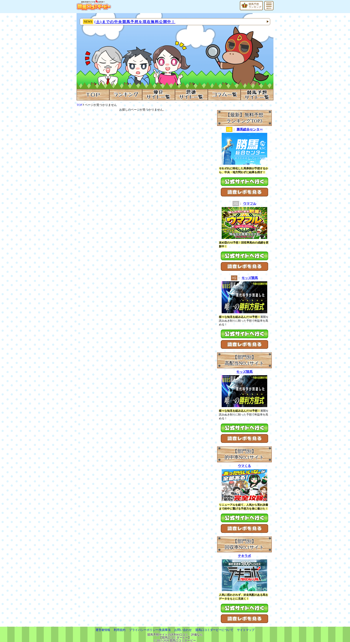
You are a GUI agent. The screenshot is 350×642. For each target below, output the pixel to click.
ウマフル (249, 203)
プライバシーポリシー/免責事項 (150, 629)
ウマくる (244, 466)
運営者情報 (103, 629)
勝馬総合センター (250, 129)
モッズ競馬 (250, 278)
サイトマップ (245, 629)
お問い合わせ (183, 629)
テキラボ (244, 556)
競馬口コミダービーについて (214, 629)
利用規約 (119, 629)
